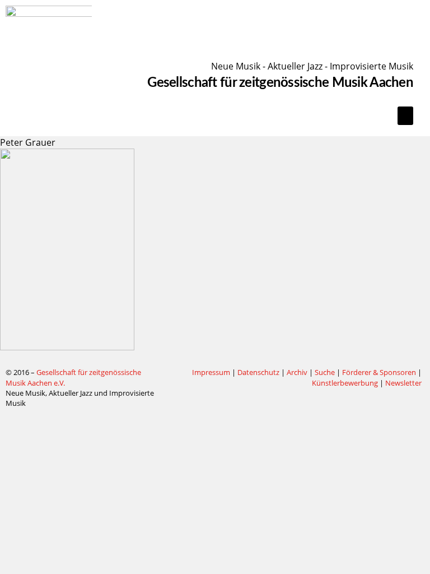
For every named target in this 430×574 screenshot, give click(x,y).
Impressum (211, 372)
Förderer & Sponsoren (379, 372)
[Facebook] (171, 372)
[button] (405, 116)
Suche (325, 372)
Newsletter (403, 383)
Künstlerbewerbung (346, 383)
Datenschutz (258, 372)
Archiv (297, 372)
